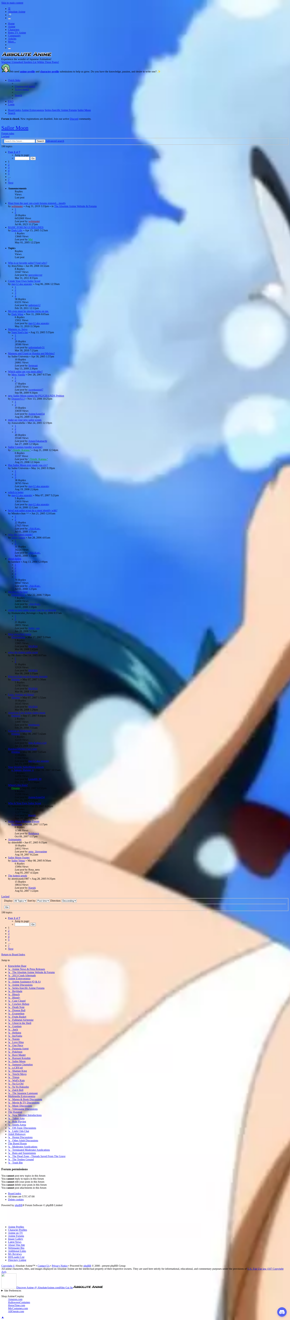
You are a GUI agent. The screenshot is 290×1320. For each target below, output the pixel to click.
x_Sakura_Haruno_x (22, 770)
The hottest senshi (17, 875)
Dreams (15, 788)
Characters (13, 29)
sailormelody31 (36, 347)
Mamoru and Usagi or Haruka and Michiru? (31, 353)
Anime (11, 26)
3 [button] (8, 167)
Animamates (14, 839)
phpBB (18, 1205)
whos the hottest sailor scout (23, 652)
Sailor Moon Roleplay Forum (23, 821)
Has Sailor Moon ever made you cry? (28, 465)
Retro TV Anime (17, 32)
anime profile (27, 71)
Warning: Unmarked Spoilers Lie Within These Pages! (30, 62)
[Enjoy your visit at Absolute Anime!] (26, 56)
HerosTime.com (16, 1305)
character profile (49, 71)
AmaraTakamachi (37, 441)
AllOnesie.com (16, 1311)
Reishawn (16, 824)
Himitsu (15, 679)
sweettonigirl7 (35, 389)
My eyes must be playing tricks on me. (28, 311)
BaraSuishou (18, 637)
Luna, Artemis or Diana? (21, 694)
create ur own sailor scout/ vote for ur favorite (32, 610)
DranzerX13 (18, 398)
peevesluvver (35, 275)
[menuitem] (25, 86)
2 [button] (8, 164)
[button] (14, 152)
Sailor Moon (14, 128)
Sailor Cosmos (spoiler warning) (25, 447)
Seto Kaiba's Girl (37, 742)
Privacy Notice (60, 1265)
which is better (15, 492)
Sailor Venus (18, 860)
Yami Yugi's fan (19, 332)
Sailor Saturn (18, 537)
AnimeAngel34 (36, 413)
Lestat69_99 (34, 779)
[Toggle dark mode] (9, 18)
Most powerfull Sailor (19, 634)
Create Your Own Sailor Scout (24, 281)
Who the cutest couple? (20, 534)
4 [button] (8, 170)
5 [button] (8, 173)
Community (14, 35)
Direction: (56, 900)
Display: (9, 900)
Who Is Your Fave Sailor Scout (24, 803)
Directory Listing (17, 1260)
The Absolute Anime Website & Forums (75, 206)
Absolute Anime (16, 11)
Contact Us (44, 1265)
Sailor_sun (34, 628)
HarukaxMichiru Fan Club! (22, 748)
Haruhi (32, 815)
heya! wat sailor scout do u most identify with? (32, 510)
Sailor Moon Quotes (19, 857)
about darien (14, 558)
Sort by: (32, 900)
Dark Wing (17, 314)
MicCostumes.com (18, 1308)
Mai (30, 239)
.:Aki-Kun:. (34, 528)
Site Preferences (12, 1290)
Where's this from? (18, 785)
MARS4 (32, 646)
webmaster (17, 206)
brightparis (34, 724)
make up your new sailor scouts (24, 419)
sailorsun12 (34, 305)
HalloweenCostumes (19, 1302)
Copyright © (8, 1265)
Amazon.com (15, 1299)
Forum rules (7, 133)
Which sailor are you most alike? (25, 371)
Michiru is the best (18, 591)
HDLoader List (16, 1257)
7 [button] (8, 179)
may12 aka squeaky (21, 284)
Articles (12, 38)
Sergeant (33, 365)
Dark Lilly (16, 230)
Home (11, 23)
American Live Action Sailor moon (26, 712)
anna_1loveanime (37, 851)
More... (12, 41)
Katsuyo (15, 715)
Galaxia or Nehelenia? (20, 730)
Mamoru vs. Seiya (17, 329)
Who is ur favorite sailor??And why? (27, 262)
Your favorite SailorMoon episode (26, 767)
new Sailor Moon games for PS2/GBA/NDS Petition (36, 395)
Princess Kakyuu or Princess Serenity (28, 676)
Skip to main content (12, 2)
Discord (74, 118)
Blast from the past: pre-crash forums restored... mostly (37, 203)
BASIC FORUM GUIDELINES (25, 227)
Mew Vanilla (18, 374)
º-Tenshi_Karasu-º (21, 450)
